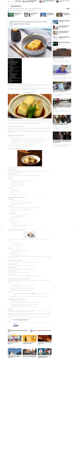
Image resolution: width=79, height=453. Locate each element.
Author (10, 82)
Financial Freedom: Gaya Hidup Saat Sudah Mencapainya (18, 14)
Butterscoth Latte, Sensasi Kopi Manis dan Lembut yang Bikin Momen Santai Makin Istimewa (23, 1)
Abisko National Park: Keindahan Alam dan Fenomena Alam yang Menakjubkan (61, 91)
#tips (20, 10)
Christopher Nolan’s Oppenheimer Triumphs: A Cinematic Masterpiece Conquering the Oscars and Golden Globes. (62, 141)
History (26, 8)
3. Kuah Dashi (11, 65)
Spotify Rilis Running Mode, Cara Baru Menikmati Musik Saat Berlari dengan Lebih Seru (65, 43)
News (11, 8)
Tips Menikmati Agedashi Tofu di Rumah (13, 80)
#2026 (18, 10)
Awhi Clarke (10, 26)
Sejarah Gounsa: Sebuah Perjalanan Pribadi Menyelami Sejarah (44, 343)
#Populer (15, 10)
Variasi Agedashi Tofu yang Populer (13, 74)
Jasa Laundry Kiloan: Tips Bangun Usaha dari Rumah (35, 14)
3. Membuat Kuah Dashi (12, 69)
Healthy (37, 8)
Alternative (13, 8)
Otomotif (40, 8)
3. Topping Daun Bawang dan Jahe (13, 73)
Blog (28, 8)
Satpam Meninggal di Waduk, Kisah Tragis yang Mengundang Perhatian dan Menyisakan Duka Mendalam (44, 356)
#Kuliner (25, 10)
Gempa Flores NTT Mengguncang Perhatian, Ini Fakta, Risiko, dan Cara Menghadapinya (29, 356)
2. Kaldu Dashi (11, 72)
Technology (17, 8)
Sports (30, 8)
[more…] (66, 62)
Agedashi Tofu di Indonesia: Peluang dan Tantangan (15, 78)
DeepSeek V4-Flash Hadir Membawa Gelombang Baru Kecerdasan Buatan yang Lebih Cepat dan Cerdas (64, 37)
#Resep (34, 10)
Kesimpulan (10, 81)
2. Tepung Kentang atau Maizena (13, 64)
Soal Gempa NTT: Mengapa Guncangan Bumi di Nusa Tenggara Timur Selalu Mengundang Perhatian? (67, 15)
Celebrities (33, 8)
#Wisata (28, 10)
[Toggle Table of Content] (20, 59)
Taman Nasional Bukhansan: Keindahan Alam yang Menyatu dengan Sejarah (62, 57)
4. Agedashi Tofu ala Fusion (13, 77)
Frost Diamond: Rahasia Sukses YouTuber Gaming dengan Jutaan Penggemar (61, 74)
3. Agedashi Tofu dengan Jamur (13, 76)
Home (8, 8)
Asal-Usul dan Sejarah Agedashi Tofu (13, 61)
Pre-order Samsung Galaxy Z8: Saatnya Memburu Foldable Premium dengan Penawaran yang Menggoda (64, 26)
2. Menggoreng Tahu (12, 68)
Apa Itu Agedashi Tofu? (11, 60)
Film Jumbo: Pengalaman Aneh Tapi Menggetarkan (13, 343)
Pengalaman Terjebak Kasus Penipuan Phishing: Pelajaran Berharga (29, 343)
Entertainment (22, 8)
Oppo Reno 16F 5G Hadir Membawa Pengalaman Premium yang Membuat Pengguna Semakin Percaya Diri (64, 32)
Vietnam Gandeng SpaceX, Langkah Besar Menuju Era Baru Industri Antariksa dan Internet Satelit (51, 15)
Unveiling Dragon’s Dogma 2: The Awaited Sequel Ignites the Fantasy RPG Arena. (61, 124)
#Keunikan (22, 10)
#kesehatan (31, 10)
